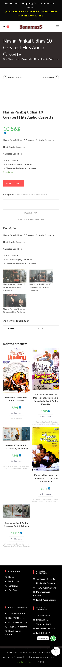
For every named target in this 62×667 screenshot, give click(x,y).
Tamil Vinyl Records (17, 613)
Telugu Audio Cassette (46, 588)
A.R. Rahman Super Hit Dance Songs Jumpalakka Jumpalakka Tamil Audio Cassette (45, 399)
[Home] (4, 59)
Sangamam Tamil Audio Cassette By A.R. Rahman (16, 524)
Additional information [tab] (30, 220)
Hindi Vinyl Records (16, 618)
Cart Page (12, 590)
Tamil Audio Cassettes (51, 424)
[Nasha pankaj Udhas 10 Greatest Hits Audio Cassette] (14, 276)
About (31, 7)
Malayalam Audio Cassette (42, 594)
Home (11, 577)
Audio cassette (21, 194)
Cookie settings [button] (25, 662)
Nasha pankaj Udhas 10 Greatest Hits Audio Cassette (14, 287)
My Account (12, 3)
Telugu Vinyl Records (17, 627)
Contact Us (47, 3)
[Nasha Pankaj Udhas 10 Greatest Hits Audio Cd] (14, 300)
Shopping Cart (30, 3)
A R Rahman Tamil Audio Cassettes (45, 422)
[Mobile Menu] (57, 27)
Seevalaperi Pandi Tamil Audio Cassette (16, 399)
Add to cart (13, 183)
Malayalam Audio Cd (45, 628)
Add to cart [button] (16, 413)
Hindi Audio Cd (43, 620)
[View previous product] (5, 77)
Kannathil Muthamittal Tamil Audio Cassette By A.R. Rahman (45, 478)
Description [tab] (30, 213)
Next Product (48, 77)
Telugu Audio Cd (43, 624)
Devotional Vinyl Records (14, 633)
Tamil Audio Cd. (43, 615)
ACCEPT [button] (42, 662)
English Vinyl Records (17, 622)
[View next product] (57, 77)
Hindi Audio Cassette (38, 194)
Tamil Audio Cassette (45, 579)
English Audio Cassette (46, 600)
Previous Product (15, 77)
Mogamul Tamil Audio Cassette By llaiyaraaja (16, 447)
